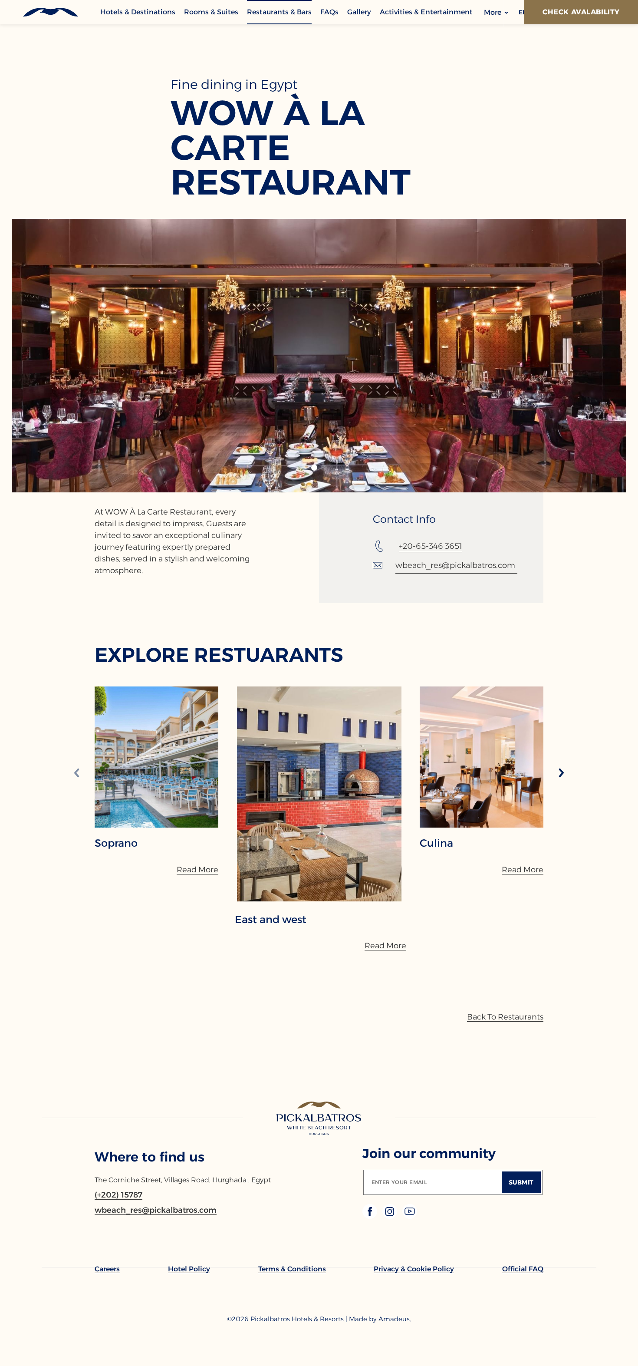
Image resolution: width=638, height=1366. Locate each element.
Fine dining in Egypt (234, 84)
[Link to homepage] (319, 1119)
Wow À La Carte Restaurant (291, 148)
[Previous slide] (77, 773)
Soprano (116, 843)
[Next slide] (561, 773)
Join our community (429, 1153)
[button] (314, 468)
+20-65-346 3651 (430, 546)
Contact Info (404, 519)
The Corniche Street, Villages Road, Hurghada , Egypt (183, 1180)
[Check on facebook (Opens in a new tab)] (370, 1216)
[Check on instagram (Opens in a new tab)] (390, 1216)
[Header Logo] (50, 12)
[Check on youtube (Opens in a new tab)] (409, 1216)
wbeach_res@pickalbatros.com (455, 565)
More (493, 12)
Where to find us (149, 1157)
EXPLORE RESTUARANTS (219, 654)
